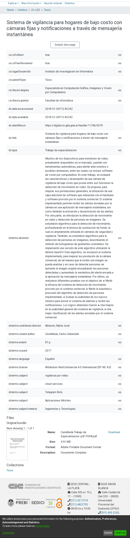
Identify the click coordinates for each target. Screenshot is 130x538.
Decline (108, 532)
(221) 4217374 (79, 500)
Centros (22, 10)
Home (10, 10)
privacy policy (42, 526)
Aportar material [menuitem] (53, 3)
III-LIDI (35, 10)
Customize (8, 532)
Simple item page (65, 44)
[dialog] (65, 526)
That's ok (120, 532)
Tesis (47, 10)
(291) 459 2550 (110, 512)
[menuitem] (13, 3)
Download (114, 432)
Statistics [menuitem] (70, 3)
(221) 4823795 (79, 504)
